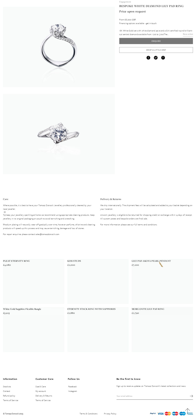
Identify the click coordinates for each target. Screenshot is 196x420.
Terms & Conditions (88, 413)
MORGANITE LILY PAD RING (148, 309)
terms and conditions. (147, 224)
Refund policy (9, 395)
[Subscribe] (190, 395)
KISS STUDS (74, 260)
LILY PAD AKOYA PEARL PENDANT (151, 260)
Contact (6, 391)
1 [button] (5, 215)
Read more (188, 34)
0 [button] (5, 212)
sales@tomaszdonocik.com (47, 234)
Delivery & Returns (44, 395)
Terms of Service (10, 400)
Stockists (7, 386)
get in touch (151, 23)
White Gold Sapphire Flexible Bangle (22, 309)
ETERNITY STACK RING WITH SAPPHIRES (91, 309)
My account (41, 391)
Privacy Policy (110, 413)
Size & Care (41, 386)
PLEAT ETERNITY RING (16, 260)
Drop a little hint (156, 49)
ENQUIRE (156, 41)
